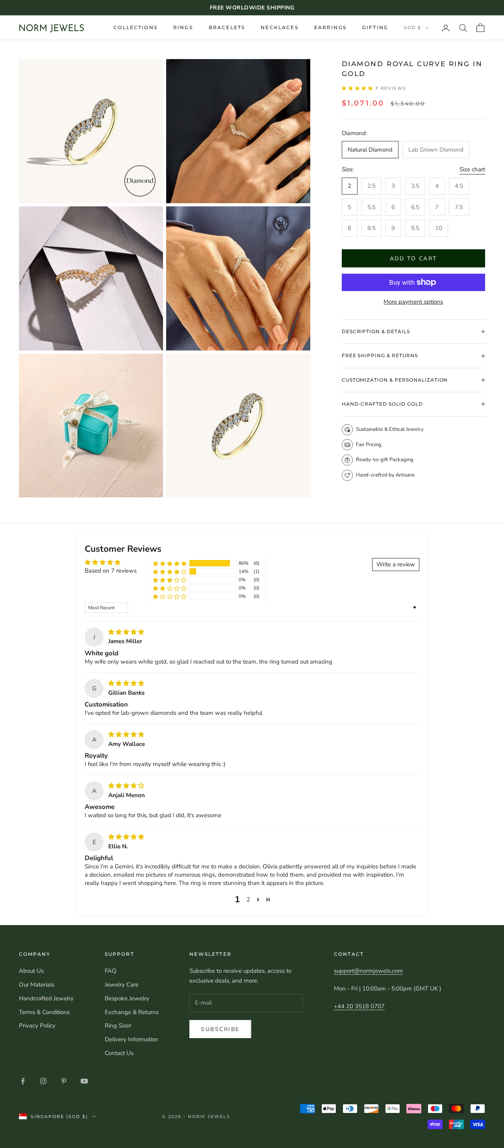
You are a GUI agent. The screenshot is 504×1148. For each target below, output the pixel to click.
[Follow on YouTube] (84, 1081)
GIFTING (375, 27)
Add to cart (413, 258)
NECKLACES (279, 27)
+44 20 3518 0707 (359, 1006)
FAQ (111, 971)
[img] (126, 632)
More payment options (413, 302)
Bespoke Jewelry (127, 998)
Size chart (472, 169)
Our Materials (36, 985)
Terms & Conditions (44, 1012)
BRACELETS (227, 27)
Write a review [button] (395, 564)
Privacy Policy (37, 1025)
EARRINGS (330, 27)
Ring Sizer (118, 1025)
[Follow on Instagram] (43, 1081)
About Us (31, 971)
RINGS (183, 27)
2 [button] (248, 899)
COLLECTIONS (135, 27)
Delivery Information (131, 1039)
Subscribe (220, 1029)
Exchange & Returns (132, 1012)
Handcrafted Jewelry (46, 998)
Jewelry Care (122, 985)
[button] (359, 88)
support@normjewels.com (368, 971)
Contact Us (119, 1053)
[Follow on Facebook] (23, 1081)
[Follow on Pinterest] (64, 1081)
